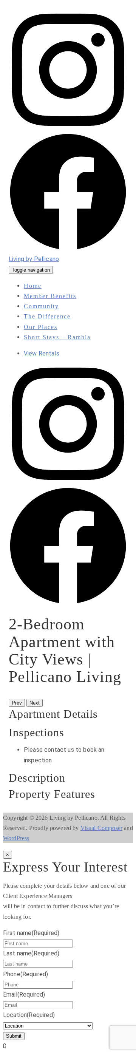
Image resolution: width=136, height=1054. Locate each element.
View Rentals (41, 353)
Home (33, 286)
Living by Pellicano (34, 259)
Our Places (40, 327)
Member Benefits (50, 296)
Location (29, 1014)
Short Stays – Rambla (57, 337)
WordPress (16, 838)
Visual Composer (101, 828)
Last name (31, 953)
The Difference (47, 316)
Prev (17, 703)
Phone (25, 974)
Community (41, 306)
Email (24, 994)
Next (34, 703)
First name (31, 933)
